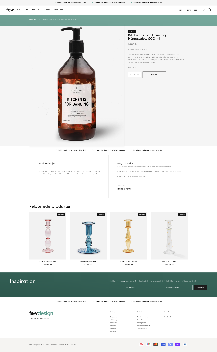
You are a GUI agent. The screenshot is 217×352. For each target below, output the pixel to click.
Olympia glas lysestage (48, 261)
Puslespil (113, 331)
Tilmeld (200, 287)
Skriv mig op (189, 341)
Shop (19, 10)
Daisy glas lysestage (169, 261)
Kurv (203, 10)
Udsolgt (154, 74)
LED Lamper (114, 320)
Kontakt (140, 320)
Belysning (113, 317)
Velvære (113, 328)
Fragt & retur (124, 189)
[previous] (23, 237)
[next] (194, 237)
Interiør (113, 325)
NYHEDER (46, 10)
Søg (195, 10)
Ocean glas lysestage (88, 261)
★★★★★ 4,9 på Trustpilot (39, 318)
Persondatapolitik (143, 325)
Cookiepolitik (142, 328)
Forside (32, 19)
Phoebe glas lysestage (128, 261)
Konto (189, 10)
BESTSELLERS (57, 10)
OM (39, 10)
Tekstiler (113, 323)
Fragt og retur (142, 317)
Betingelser (141, 323)
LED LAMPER (30, 10)
